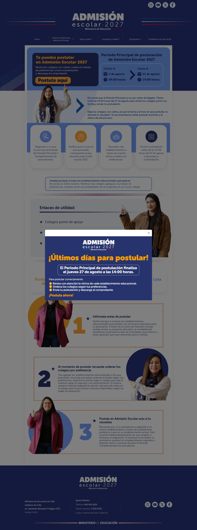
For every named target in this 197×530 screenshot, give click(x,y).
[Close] (149, 233)
